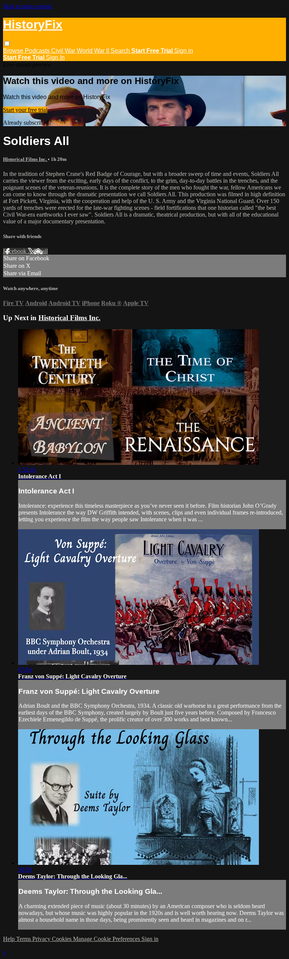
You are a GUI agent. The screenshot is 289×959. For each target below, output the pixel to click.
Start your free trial (25, 110)
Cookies (62, 939)
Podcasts (38, 50)
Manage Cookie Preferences (107, 939)
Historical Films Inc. (25, 159)
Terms (24, 939)
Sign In (55, 57)
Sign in (183, 50)
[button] (7, 43)
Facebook (15, 251)
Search (121, 50)
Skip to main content (27, 6)
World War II (94, 50)
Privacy (42, 939)
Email (41, 251)
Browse (14, 50)
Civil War (64, 50)
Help (9, 939)
